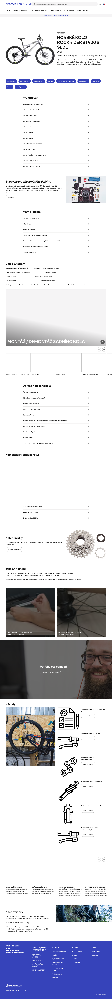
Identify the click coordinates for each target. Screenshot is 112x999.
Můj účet (55, 955)
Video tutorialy (38, 81)
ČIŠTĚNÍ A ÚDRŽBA (38, 970)
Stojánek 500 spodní (30, 512)
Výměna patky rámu (30, 432)
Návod (9, 87)
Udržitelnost (76, 962)
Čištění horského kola (30, 392)
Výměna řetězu (28, 437)
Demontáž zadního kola (31, 409)
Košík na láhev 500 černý (31, 518)
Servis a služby (77, 951)
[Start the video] (102, 342)
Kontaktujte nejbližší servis (50, 672)
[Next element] (104, 349)
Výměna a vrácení (58, 959)
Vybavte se (10, 197)
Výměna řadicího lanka (31, 404)
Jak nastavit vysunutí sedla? (33, 127)
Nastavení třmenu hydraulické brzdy (35, 426)
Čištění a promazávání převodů (34, 398)
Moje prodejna (57, 974)
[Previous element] (99, 349)
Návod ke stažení (88, 716)
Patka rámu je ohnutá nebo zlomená (35, 246)
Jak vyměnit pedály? (30, 149)
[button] (18, 364)
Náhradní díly (83, 81)
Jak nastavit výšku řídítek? (32, 110)
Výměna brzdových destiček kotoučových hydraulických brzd (45, 420)
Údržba (50, 81)
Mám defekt (27, 224)
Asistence (96, 81)
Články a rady (21, 87)
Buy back (75, 959)
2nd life (74, 955)
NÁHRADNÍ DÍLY (37, 960)
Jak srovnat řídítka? (30, 115)
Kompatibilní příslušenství (66, 81)
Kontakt (55, 978)
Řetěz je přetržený (29, 252)
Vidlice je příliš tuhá (29, 229)
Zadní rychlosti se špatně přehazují (35, 235)
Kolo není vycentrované (31, 218)
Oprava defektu (28, 415)
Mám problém (24, 81)
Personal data (97, 951)
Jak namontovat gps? (30, 161)
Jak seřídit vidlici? (29, 132)
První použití (11, 81)
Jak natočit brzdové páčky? (32, 144)
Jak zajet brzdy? (28, 138)
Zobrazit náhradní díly (14, 549)
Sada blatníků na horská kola (33, 507)
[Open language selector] (104, 4)
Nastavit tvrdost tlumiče (31, 166)
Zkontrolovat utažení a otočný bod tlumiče (38, 443)
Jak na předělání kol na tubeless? (34, 155)
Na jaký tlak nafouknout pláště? (34, 104)
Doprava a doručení (59, 951)
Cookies (95, 955)
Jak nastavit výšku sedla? (32, 121)
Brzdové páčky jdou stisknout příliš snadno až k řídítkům (43, 241)
